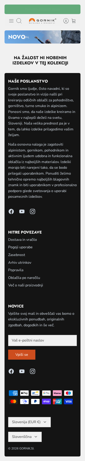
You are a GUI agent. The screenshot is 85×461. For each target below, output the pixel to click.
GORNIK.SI (26, 448)
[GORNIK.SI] (42, 21)
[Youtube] (22, 211)
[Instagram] (32, 211)
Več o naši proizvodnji (25, 285)
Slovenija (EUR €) (26, 422)
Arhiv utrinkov (19, 262)
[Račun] (64, 21)
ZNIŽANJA (48, 11)
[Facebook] (11, 211)
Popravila (15, 270)
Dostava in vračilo (22, 239)
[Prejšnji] (10, 9)
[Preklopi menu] (11, 21)
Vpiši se (21, 354)
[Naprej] (74, 9)
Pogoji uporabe (20, 247)
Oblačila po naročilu (24, 277)
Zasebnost (16, 254)
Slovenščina (22, 436)
